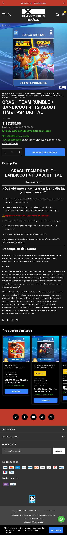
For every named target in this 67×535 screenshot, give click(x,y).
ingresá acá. (51, 515)
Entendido (56, 530)
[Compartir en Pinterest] (17, 320)
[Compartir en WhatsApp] (3, 320)
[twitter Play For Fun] (51, 417)
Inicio (4, 93)
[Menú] (4, 14)
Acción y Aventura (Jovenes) (21, 95)
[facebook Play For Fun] (25, 417)
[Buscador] (57, 14)
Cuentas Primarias (43, 93)
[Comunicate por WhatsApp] (61, 519)
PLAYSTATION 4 (14, 93)
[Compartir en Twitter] (12, 320)
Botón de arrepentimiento (33, 518)
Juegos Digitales (29, 93)
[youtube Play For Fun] (33, 417)
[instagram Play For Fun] (16, 417)
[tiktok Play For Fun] (42, 417)
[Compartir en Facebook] (7, 320)
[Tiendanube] (33, 522)
